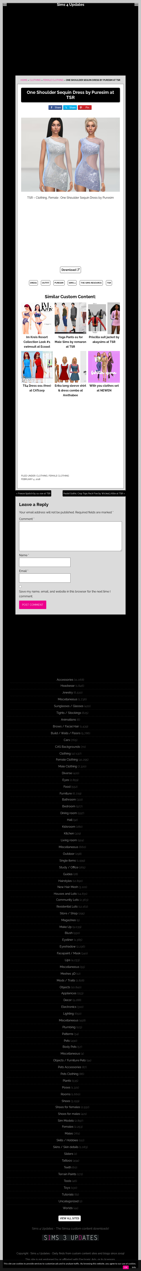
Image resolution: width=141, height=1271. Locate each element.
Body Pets (70, 1047)
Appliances (68, 993)
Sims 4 (72, 283)
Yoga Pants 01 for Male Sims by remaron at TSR (70, 341)
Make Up (65, 927)
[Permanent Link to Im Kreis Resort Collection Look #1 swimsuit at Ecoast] (37, 332)
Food (67, 786)
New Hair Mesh (67, 887)
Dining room (68, 813)
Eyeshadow (68, 946)
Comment (26, 519)
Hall (69, 820)
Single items (67, 860)
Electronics (68, 1007)
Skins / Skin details (65, 1147)
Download (69, 270)
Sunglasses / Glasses (68, 706)
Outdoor (69, 854)
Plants (67, 1080)
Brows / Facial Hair (66, 726)
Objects (65, 987)
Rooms (65, 1094)
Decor (68, 1000)
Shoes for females (67, 1107)
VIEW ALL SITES (69, 1218)
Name (24, 555)
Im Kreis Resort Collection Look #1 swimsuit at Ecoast (37, 341)
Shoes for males (69, 1114)
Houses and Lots (65, 893)
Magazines (68, 920)
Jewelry (67, 692)
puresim (59, 283)
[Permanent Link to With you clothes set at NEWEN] (104, 381)
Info (134, 1267)
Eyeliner (67, 939)
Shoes (66, 1101)
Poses (66, 1087)
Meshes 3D (68, 973)
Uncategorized (69, 1201)
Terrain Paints (67, 1174)
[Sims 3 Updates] (70, 1237)
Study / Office (68, 867)
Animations (68, 719)
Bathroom (69, 799)
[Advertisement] (70, 40)
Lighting (68, 1013)
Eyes (65, 780)
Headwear (68, 685)
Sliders (68, 1154)
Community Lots (67, 900)
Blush (69, 933)
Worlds (68, 1208)
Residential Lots (67, 906)
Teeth (67, 1167)
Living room (69, 840)
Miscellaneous (67, 699)
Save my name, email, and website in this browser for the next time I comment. (65, 594)
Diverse (67, 773)
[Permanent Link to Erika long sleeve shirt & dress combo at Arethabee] (70, 381)
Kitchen (69, 833)
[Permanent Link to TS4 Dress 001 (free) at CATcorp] (37, 381)
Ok (125, 1267)
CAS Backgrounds (67, 746)
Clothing (35, 80)
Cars (67, 740)
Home (24, 80)
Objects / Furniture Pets (69, 1060)
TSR (109, 283)
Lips (67, 960)
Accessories (65, 679)
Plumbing (68, 1027)
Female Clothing (53, 80)
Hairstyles (65, 881)
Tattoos (67, 1160)
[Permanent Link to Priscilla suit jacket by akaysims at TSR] (104, 332)
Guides (68, 874)
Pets (67, 1040)
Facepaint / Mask (68, 953)
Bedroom (68, 806)
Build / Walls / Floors (65, 733)
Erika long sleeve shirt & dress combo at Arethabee (70, 390)
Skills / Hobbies (67, 1140)
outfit (45, 283)
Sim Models (66, 1120)
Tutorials (68, 1194)
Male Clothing (67, 766)
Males (69, 1133)
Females (67, 1126)
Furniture (66, 793)
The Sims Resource (91, 283)
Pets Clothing (69, 1074)
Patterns (67, 1034)
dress (33, 283)
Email (23, 571)
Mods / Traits (66, 980)
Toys (67, 1187)
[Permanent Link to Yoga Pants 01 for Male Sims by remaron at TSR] (70, 332)
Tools (67, 1181)
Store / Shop (69, 913)
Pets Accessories (69, 1067)
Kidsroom (68, 826)
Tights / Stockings (68, 713)
